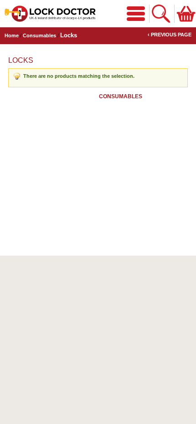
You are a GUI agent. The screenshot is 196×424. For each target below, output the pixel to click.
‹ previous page (169, 34)
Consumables (39, 35)
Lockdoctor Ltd (50, 13)
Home (12, 35)
